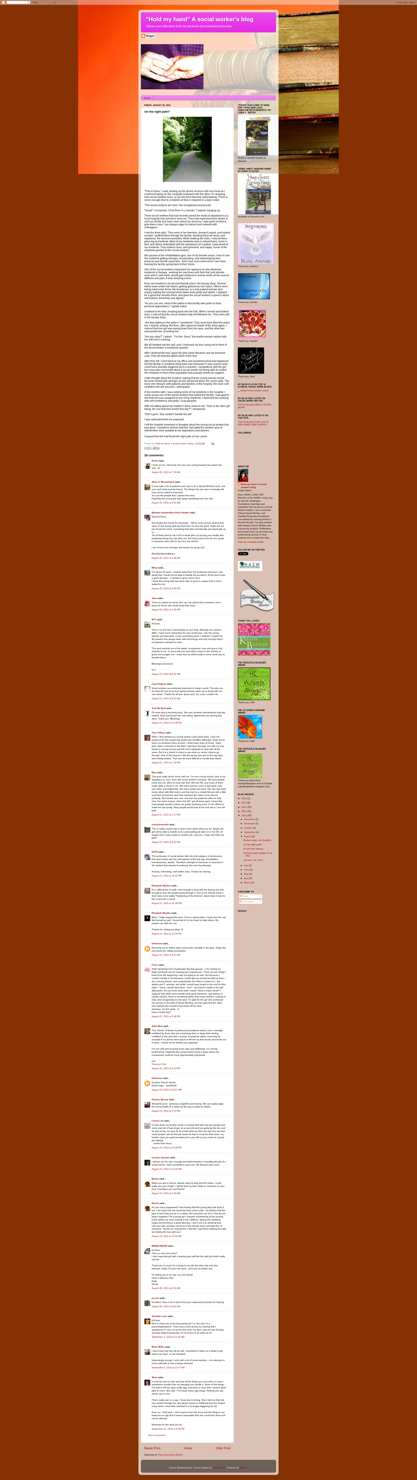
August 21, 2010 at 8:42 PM (166, 842)
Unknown (157, 943)
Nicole (155, 1179)
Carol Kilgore (159, 684)
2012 (244, 807)
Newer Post (152, 1448)
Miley (155, 568)
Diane (155, 461)
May (246, 874)
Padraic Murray (160, 1099)
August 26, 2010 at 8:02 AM (166, 1306)
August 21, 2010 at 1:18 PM (166, 762)
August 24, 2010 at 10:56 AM (167, 1236)
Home (147, 98)
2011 (244, 811)
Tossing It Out (159, 1064)
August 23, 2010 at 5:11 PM (166, 1111)
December (249, 819)
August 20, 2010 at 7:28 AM (166, 472)
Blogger (243, 1467)
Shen (154, 1377)
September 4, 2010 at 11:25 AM (168, 1337)
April (246, 878)
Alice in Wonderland (163, 482)
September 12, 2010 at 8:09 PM (168, 1429)
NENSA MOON (159, 1246)
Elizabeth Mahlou (161, 885)
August (248, 836)
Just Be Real (159, 708)
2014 (244, 798)
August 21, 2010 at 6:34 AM (166, 674)
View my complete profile (251, 542)
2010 (244, 815)
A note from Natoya (253, 849)
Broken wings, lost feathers (257, 840)
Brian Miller (158, 1347)
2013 (244, 802)
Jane (154, 598)
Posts (245, 896)
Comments (248, 901)
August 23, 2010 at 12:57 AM (167, 1090)
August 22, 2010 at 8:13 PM (166, 1068)
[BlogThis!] (149, 448)
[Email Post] (212, 443)
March (247, 882)
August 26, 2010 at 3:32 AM (166, 1288)
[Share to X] (152, 448)
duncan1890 (219, 1467)
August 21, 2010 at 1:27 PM (166, 815)
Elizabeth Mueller (161, 913)
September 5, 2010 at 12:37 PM (168, 1367)
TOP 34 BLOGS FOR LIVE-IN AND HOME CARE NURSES (253, 423)
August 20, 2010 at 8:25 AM (166, 502)
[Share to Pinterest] (158, 448)
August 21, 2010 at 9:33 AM (166, 698)
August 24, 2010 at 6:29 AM (166, 1193)
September (250, 832)
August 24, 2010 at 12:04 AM (167, 1169)
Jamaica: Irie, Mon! (253, 860)
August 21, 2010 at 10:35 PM (167, 903)
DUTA (155, 852)
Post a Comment (157, 1435)
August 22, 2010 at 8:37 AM (166, 955)
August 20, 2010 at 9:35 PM (166, 609)
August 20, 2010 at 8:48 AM (166, 558)
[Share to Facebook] (155, 448)
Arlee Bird (157, 1026)
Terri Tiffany (158, 733)
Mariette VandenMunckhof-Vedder (170, 512)
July (246, 865)
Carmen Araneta (160, 1157)
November (249, 823)
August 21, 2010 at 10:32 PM (167, 876)
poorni (155, 1298)
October (248, 828)
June (247, 869)
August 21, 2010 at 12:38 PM (167, 723)
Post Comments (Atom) (170, 1455)
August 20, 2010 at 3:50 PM (166, 588)
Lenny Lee (157, 1121)
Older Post (223, 1448)
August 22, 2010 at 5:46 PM (166, 1016)
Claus (155, 965)
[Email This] (145, 448)
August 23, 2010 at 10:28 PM (167, 1147)
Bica (154, 772)
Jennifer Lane (159, 1316)
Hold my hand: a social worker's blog (254, 486)
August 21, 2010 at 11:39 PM (166, 934)
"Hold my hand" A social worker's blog (199, 19)
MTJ (154, 619)
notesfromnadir (160, 824)
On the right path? (252, 844)
